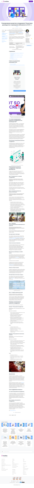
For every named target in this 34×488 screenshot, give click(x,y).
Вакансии (24, 467)
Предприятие (24, 461)
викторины (21, 237)
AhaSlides (22, 382)
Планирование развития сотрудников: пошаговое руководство (5, 36)
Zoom (13, 474)
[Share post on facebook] (8, 30)
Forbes (15, 410)
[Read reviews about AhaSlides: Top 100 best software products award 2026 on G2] (14, 478)
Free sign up (30, 1)
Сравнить (13, 460)
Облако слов (3, 462)
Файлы (24, 470)
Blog (12, 461)
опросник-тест (3, 460)
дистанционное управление (5, 469)
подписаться (29, 45)
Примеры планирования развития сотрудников (4, 38)
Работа (17, 26)
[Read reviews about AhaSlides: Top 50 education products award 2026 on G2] (17, 478)
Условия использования (25, 468)
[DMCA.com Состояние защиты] (22, 482)
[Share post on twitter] (7, 30)
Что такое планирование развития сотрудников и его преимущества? (4, 33)
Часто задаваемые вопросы (4, 41)
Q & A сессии (17, 257)
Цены (23, 459)
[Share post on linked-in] (5, 30)
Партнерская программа (15, 466)
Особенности (3, 459)
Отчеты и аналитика (4, 470)
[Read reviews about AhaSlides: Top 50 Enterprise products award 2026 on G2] (20, 478)
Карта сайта (17, 482)
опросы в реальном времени (16, 237)
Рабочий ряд (11, 410)
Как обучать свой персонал (17, 412)
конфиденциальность (25, 469)
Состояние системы (12, 482)
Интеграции (13, 469)
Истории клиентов (14, 467)
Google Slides (13, 470)
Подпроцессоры (25, 474)
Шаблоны (13, 462)
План (23, 460)
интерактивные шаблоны (12, 238)
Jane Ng (27, 33)
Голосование (3, 461)
